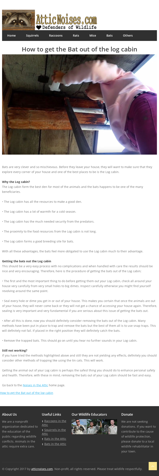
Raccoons (56, 35)
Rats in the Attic (55, 439)
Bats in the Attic (55, 444)
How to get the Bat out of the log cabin (26, 393)
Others (128, 35)
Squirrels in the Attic (54, 432)
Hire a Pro (44, 46)
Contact (67, 46)
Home (11, 35)
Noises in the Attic (35, 385)
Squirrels (32, 35)
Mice (92, 35)
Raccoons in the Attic (54, 423)
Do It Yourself (16, 46)
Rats (76, 35)
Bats (109, 35)
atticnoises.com (42, 469)
